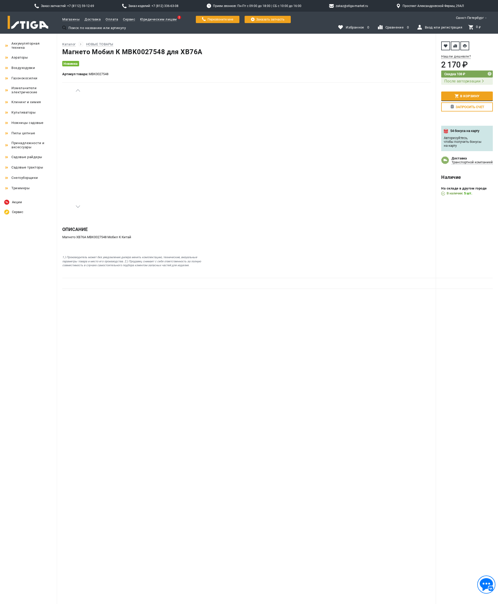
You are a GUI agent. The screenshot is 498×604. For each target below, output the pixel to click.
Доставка (93, 19)
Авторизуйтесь (455, 138)
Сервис (129, 19)
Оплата (112, 19)
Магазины (71, 19)
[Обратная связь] (486, 584)
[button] (77, 90)
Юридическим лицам (158, 19)
